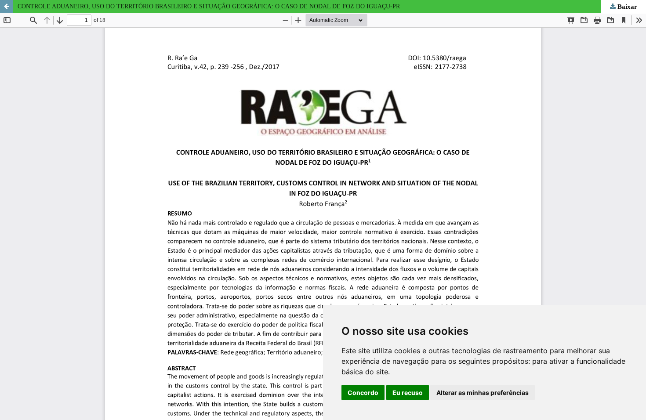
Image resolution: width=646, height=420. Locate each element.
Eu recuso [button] (407, 392)
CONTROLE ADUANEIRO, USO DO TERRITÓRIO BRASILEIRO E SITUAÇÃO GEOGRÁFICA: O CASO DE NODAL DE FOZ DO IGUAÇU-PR (209, 6)
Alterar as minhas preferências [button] (482, 392)
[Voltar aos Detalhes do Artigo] (6, 6)
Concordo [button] (363, 392)
